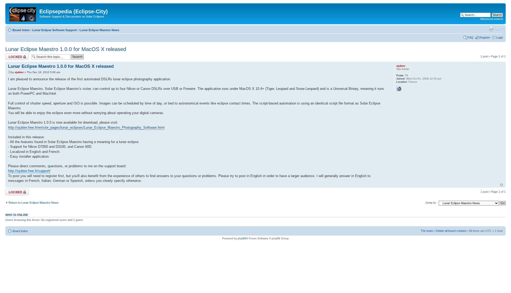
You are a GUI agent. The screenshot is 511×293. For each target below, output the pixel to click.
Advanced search (491, 18)
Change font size (499, 29)
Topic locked (13, 55)
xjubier (19, 72)
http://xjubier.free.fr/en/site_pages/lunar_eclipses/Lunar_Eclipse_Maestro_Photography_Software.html (86, 127)
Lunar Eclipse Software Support (54, 30)
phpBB (242, 238)
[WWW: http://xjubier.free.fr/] (399, 88)
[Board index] (23, 13)
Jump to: (430, 202)
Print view (491, 29)
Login (499, 37)
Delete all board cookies (451, 230)
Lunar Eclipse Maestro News (99, 30)
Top (501, 184)
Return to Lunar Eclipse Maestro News (34, 202)
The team (427, 230)
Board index (21, 30)
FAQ (470, 37)
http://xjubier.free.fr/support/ (29, 171)
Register (484, 37)
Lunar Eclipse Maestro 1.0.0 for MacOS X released (65, 49)
